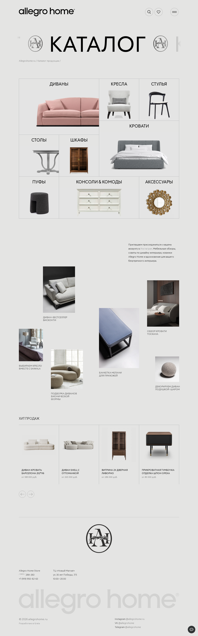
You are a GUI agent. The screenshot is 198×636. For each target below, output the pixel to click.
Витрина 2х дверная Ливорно (115, 472)
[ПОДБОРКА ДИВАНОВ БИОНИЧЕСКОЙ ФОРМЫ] (67, 370)
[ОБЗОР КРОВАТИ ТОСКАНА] (163, 304)
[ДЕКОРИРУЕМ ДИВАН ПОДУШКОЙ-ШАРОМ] (167, 370)
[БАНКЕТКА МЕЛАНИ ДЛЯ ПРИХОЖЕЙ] (119, 339)
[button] (30, 494)
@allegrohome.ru (135, 619)
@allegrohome (126, 623)
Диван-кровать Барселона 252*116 (33, 472)
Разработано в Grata (29, 623)
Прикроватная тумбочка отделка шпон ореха (158, 472)
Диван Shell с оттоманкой (70, 472)
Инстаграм (146, 249)
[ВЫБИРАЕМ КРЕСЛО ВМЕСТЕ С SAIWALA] (31, 346)
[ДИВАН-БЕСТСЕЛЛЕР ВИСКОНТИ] (59, 290)
